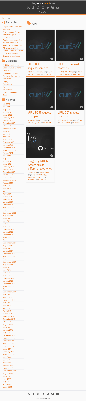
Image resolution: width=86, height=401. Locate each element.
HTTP (31, 74)
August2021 (8, 245)
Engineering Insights (11, 73)
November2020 (9, 256)
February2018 (8, 316)
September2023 (9, 180)
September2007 (9, 371)
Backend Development (12, 68)
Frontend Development (12, 76)
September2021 (9, 243)
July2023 (6, 186)
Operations (7, 84)
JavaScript (7, 79)
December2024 (9, 147)
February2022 (8, 229)
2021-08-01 (62, 120)
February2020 (8, 278)
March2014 (7, 349)
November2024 (9, 150)
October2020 (8, 259)
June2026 (7, 107)
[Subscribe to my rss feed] (28, 7)
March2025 (7, 139)
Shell (43, 177)
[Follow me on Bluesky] (52, 7)
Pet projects (7, 89)
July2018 (6, 303)
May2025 (6, 134)
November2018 (9, 300)
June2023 (7, 188)
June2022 (7, 221)
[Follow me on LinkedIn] (43, 7)
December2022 (9, 205)
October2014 (8, 346)
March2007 (7, 387)
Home (4, 18)
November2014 (9, 343)
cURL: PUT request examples (68, 66)
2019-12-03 (32, 172)
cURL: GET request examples (68, 114)
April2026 (7, 112)
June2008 (7, 357)
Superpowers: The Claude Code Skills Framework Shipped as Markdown (13, 53)
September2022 (9, 213)
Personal (6, 87)
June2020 (7, 270)
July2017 (6, 327)
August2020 (8, 264)
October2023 (8, 177)
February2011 (8, 352)
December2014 (9, 341)
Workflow (31, 180)
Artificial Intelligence (11, 65)
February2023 (8, 199)
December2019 (9, 284)
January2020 (8, 281)
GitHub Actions (34, 177)
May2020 (6, 273)
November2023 (9, 175)
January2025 (8, 145)
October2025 (8, 126)
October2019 (8, 289)
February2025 (8, 142)
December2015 (9, 335)
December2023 (9, 172)
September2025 (9, 128)
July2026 (6, 104)
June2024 (7, 156)
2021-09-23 (32, 72)
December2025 (9, 123)
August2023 (8, 183)
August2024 (8, 153)
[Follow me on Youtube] (57, 7)
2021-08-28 (32, 120)
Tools (5, 95)
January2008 (8, 365)
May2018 (6, 308)
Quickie (37, 74)
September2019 (9, 292)
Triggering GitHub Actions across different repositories (40, 164)
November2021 (9, 237)
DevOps (44, 175)
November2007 (9, 368)
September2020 (9, 262)
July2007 (6, 376)
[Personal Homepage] (33, 7)
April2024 (7, 161)
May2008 (6, 360)
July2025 (6, 131)
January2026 (8, 120)
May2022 (6, 224)
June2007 (7, 379)
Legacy (5, 81)
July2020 (6, 267)
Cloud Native (8, 70)
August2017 (8, 324)
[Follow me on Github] (38, 7)
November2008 (9, 354)
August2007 (8, 373)
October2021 (8, 240)
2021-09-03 (62, 72)
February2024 (8, 166)
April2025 (7, 137)
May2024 (6, 158)
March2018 (7, 313)
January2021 (8, 251)
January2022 (8, 232)
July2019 (6, 294)
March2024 (7, 164)
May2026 (6, 109)
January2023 (8, 202)
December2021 (9, 235)
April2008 (7, 362)
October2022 (8, 210)
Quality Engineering (10, 92)
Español (43, 12)
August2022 (8, 215)
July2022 (6, 218)
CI (34, 175)
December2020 (9, 254)
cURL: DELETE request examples (38, 66)
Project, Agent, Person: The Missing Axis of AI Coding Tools (12, 35)
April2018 (7, 311)
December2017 (9, 319)
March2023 (7, 196)
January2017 (8, 330)
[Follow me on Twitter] (47, 7)
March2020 (7, 275)
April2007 (7, 384)
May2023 (6, 191)
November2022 (9, 207)
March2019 (7, 297)
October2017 (8, 322)
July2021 (6, 248)
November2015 (9, 338)
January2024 (8, 169)
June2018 (7, 305)
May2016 (6, 332)
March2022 (7, 226)
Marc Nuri (47, 74)
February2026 (8, 118)
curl (50, 72)
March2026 (7, 115)
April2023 (7, 194)
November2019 (9, 286)
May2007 (6, 381)
